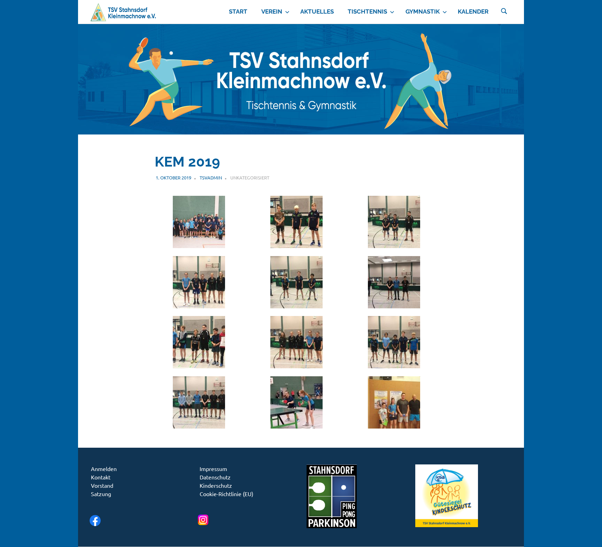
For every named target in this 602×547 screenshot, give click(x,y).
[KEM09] (394, 365)
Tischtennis (367, 11)
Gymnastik (423, 11)
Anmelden (104, 468)
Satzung (101, 493)
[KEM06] (394, 305)
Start (238, 11)
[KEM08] (296, 365)
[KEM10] (199, 426)
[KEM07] (199, 365)
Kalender (473, 11)
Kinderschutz (216, 485)
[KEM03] (394, 245)
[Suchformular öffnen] (504, 10)
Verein (271, 11)
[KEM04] (199, 305)
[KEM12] (394, 426)
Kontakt (100, 476)
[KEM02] (296, 245)
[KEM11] (296, 426)
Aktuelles (317, 11)
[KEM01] (199, 245)
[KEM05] (296, 305)
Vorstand (102, 485)
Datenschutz (215, 476)
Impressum (213, 468)
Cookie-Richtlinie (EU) (226, 493)
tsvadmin (211, 177)
